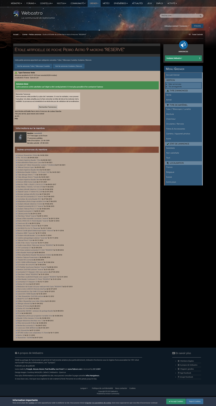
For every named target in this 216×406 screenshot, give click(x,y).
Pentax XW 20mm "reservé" (28, 226)
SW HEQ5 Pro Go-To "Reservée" (29, 228)
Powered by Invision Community (108, 393)
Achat (169, 100)
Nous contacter (121, 388)
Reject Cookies (195, 401)
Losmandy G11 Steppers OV (28, 282)
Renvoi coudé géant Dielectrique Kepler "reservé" (35, 230)
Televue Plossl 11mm (25, 240)
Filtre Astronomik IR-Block (27, 323)
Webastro (15, 3)
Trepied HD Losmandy (26, 260)
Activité (171, 3)
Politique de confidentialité (102, 388)
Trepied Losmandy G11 (26, 211)
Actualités (137, 3)
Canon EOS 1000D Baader (27, 294)
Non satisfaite (172, 153)
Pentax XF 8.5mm (24, 306)
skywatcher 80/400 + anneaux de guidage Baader (35, 311)
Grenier (93, 3)
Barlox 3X (21, 335)
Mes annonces (175, 84)
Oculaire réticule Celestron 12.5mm (30, 204)
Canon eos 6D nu (24, 223)
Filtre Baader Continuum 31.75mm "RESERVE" (34, 279)
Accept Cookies (177, 401)
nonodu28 (38, 133)
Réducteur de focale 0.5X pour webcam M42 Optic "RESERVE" (40, 286)
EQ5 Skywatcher (23, 330)
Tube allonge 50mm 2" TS (27, 174)
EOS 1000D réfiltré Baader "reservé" (31, 262)
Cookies (132, 388)
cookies (31, 403)
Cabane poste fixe (24, 213)
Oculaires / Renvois (175, 124)
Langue (83, 388)
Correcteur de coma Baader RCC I (30, 199)
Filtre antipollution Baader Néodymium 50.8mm (35, 255)
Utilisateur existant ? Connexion (176, 26)
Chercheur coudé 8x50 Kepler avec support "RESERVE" (37, 277)
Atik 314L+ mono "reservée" (28, 243)
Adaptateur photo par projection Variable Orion (35, 316)
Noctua (61, 3)
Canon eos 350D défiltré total (28, 328)
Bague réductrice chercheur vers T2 (30, 320)
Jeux (149, 3)
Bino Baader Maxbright (26, 252)
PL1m (20, 313)
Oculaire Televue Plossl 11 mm (29, 209)
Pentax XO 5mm (23, 284)
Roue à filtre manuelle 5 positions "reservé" (33, 218)
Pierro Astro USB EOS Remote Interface (32, 289)
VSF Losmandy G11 (25, 247)
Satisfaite (170, 148)
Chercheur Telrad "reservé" (27, 216)
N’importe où (189, 16)
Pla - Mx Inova (23, 157)
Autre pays (171, 182)
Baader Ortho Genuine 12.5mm (29, 318)
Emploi (159, 3)
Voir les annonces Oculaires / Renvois (68, 66)
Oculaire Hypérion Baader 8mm (29, 170)
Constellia (45, 3)
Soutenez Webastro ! (174, 58)
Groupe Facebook (186, 377)
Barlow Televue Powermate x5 (29, 257)
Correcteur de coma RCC (27, 264)
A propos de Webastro (188, 365)
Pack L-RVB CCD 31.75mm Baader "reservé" (33, 221)
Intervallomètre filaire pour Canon (30, 162)
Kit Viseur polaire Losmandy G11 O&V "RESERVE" (35, 250)
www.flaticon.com (75, 369)
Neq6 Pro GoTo (23, 298)
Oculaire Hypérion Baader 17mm (29, 160)
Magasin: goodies (187, 369)
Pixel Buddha (50, 369)
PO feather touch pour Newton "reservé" (32, 267)
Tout (168, 158)
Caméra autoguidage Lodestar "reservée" (33, 238)
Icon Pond (59, 369)
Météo (106, 3)
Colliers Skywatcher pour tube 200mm (31, 301)
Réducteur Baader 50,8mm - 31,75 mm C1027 (34, 172)
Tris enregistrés (175, 87)
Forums (30, 3)
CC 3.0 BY (97, 369)
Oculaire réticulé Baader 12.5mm (29, 235)
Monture (170, 114)
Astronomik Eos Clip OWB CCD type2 (31, 291)
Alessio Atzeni (38, 369)
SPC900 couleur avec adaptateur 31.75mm (33, 333)
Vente (168, 95)
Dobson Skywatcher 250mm (28, 155)
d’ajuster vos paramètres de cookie (98, 403)
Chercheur (171, 119)
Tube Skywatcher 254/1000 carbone (31, 296)
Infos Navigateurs (92, 376)
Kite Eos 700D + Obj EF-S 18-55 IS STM (32, 184)
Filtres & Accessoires (175, 129)
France (169, 167)
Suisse (169, 177)
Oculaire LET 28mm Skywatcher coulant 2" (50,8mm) (36, 165)
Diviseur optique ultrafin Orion (29, 194)
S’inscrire (197, 26)
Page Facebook (185, 373)
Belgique (170, 172)
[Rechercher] (200, 16)
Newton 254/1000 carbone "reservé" (31, 269)
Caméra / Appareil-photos (178, 134)
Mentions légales (187, 361)
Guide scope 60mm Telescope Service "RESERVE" (35, 245)
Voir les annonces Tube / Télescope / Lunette (33, 66)
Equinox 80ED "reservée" (27, 233)
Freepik (29, 369)
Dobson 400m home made (27, 182)
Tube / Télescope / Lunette (178, 109)
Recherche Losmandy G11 (27, 325)
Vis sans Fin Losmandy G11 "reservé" (31, 196)
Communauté (77, 3)
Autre (168, 139)
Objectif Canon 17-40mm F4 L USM (30, 191)
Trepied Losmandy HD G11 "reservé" (31, 206)
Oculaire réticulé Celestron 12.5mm (30, 189)
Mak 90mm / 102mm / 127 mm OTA (31, 187)
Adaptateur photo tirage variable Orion (32, 201)
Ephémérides (120, 3)
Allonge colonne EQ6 (25, 303)
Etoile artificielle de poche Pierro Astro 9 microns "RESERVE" (64, 34)
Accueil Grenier (173, 75)
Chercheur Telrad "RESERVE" (28, 274)
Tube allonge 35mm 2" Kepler (28, 177)
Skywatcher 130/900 (25, 337)
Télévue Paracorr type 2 (26, 167)
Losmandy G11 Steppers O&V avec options (33, 272)
